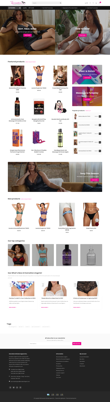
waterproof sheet (46, 326)
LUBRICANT (82, 244)
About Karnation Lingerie (61, 356)
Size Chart (58, 377)
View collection (30, 61)
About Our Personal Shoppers (63, 359)
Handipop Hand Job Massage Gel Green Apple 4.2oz (60, 152)
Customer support (60, 373)
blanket (28, 326)
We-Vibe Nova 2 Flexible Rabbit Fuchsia (38, 151)
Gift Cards (31, 8)
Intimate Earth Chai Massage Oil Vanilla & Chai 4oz (17, 121)
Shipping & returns (60, 368)
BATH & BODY (59, 244)
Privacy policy (59, 366)
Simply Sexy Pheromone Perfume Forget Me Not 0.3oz (17, 152)
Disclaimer (58, 363)
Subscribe (77, 343)
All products (82, 366)
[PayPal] (57, 395)
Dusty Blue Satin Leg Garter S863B (67, 229)
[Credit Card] (48, 395)
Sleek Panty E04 (91, 228)
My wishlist (82, 361)
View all (87, 110)
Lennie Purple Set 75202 (39, 88)
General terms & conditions (62, 361)
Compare (82, 363)
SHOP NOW (27, 35)
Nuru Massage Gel (13, 326)
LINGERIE (34, 244)
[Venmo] (62, 395)
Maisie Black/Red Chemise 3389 (17, 89)
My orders (82, 359)
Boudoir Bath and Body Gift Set (60, 120)
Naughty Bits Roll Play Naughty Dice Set (39, 120)
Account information (84, 356)
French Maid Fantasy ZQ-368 (60, 89)
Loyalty (25, 8)
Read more (12, 307)
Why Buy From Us (60, 370)
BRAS (9, 244)
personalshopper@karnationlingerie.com (20, 381)
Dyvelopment (73, 398)
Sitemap (58, 375)
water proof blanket (36, 326)
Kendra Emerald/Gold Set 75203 (19, 228)
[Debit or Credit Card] (53, 395)
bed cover (21, 326)
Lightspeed (63, 398)
